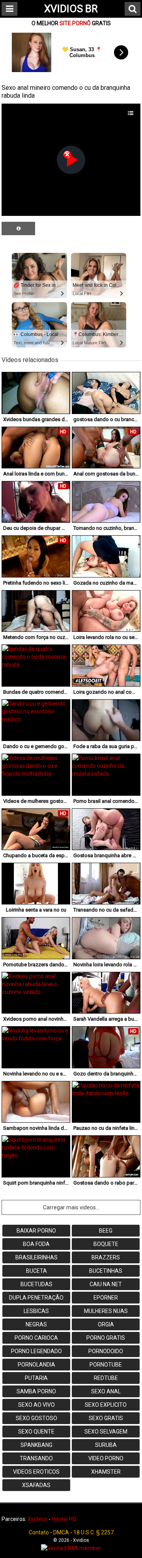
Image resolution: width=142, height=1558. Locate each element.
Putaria (36, 1378)
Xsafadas (36, 1485)
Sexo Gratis (106, 1418)
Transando (36, 1458)
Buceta (36, 1271)
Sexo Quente (36, 1431)
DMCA (61, 1532)
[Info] (18, 228)
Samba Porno (36, 1391)
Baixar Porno (36, 1230)
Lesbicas (36, 1311)
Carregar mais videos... (71, 1207)
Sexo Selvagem (105, 1431)
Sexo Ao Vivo (36, 1405)
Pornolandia (36, 1364)
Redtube (106, 1378)
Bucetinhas (105, 1271)
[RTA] (71, 1548)
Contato (39, 1532)
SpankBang (36, 1445)
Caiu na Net (106, 1284)
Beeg (105, 1230)
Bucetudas (36, 1284)
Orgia (106, 1324)
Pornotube (106, 1364)
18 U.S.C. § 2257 (93, 1532)
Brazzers (106, 1257)
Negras (36, 1324)
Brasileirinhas (36, 1257)
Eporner (105, 1297)
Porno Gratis (105, 1338)
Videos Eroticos (36, 1472)
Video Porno (105, 1458)
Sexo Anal (106, 1391)
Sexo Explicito (106, 1405)
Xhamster (106, 1472)
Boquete (105, 1244)
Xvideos (37, 1519)
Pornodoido (105, 1351)
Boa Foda (36, 1244)
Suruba (106, 1445)
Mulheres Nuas (106, 1311)
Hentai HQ (64, 1519)
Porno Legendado (36, 1351)
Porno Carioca (36, 1338)
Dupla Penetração (36, 1297)
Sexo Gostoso (36, 1418)
